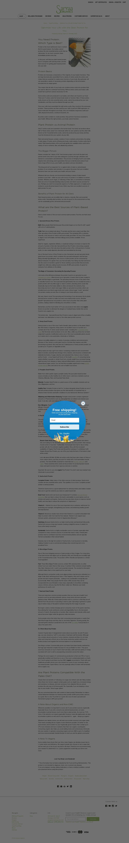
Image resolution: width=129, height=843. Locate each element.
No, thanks (64, 433)
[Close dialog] (83, 403)
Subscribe (64, 427)
